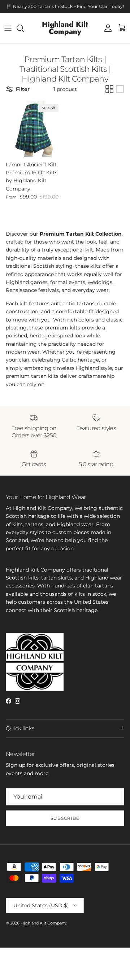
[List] (120, 89)
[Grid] (109, 89)
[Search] (24, 28)
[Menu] (8, 28)
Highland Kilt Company (43, 923)
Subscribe (65, 818)
